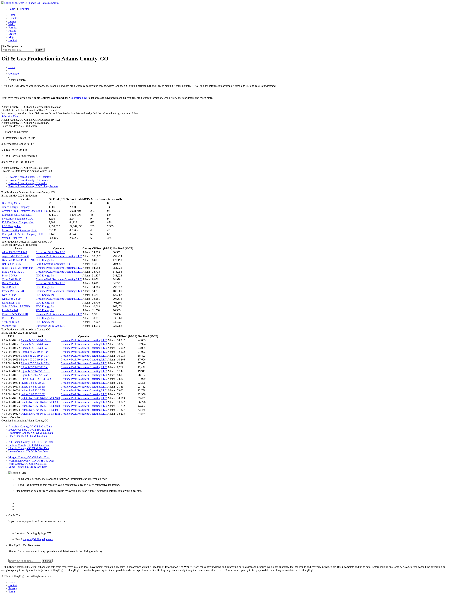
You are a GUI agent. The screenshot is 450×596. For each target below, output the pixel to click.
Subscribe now (78, 97)
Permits (12, 27)
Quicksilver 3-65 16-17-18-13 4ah (40, 409)
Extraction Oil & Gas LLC (17, 214)
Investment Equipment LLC (17, 218)
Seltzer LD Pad (10, 321)
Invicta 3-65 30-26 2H (33, 382)
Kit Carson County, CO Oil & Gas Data (30, 441)
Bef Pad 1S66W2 (11, 263)
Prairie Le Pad (10, 310)
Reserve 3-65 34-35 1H (15, 314)
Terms (11, 591)
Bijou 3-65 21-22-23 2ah (34, 374)
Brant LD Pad (10, 275)
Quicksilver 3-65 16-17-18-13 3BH (40, 405)
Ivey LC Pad (9, 294)
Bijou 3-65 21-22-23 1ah (34, 367)
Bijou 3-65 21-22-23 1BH (35, 371)
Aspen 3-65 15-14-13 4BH (36, 347)
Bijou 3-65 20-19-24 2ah (34, 359)
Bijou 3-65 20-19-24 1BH (35, 355)
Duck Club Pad (10, 283)
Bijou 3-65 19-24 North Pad (17, 267)
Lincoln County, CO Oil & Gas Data (28, 448)
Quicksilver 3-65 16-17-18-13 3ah (40, 402)
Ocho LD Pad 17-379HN (16, 306)
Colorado (13, 73)
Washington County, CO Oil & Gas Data (31, 460)
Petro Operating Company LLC (19, 230)
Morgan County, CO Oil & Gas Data (29, 457)
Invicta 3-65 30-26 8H (33, 394)
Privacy (12, 588)
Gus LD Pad (9, 287)
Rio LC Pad (8, 318)
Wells (11, 24)
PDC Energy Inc (11, 226)
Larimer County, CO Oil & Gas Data (29, 445)
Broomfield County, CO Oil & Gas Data (30, 432)
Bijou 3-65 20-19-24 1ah (34, 351)
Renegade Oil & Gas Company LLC (22, 234)
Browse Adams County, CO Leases (28, 180)
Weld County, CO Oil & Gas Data (27, 463)
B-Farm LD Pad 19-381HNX (18, 260)
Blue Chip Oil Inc (12, 203)
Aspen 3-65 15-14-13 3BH (36, 340)
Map (11, 37)
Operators (13, 18)
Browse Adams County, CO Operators (29, 176)
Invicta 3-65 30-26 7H (33, 390)
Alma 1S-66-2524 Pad (14, 252)
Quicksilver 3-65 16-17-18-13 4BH (40, 413)
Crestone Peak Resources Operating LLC (25, 210)
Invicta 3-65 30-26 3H (33, 386)
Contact (12, 40)
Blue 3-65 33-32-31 (13, 271)
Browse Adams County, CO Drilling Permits (33, 186)
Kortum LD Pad (11, 302)
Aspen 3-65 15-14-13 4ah (35, 344)
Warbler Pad (9, 325)
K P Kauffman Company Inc (18, 222)
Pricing (12, 30)
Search (12, 33)
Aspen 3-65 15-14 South (15, 256)
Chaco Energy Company (16, 206)
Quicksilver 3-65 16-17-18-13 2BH (40, 398)
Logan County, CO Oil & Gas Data (28, 451)
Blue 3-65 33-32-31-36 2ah (36, 378)
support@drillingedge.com (38, 539)
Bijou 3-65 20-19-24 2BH (35, 363)
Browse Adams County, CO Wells (27, 183)
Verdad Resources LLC (15, 237)
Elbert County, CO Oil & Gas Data (27, 435)
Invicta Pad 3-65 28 (13, 290)
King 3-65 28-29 (11, 298)
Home (11, 14)
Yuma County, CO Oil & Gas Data (27, 466)
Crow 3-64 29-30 (11, 279)
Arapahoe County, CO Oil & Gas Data (30, 426)
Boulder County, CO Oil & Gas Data (29, 429)
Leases (12, 21)
